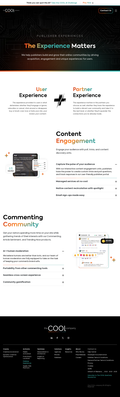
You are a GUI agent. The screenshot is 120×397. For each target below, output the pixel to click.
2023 (110, 371)
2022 (106, 371)
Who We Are (80, 352)
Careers (78, 357)
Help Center (92, 352)
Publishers (57, 357)
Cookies (90, 366)
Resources (8, 34)
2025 (115, 371)
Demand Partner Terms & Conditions (101, 360)
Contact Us (92, 349)
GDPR (90, 369)
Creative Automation (11, 352)
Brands (57, 355)
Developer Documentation (97, 355)
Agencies (57, 352)
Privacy (90, 363)
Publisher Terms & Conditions (98, 357)
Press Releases (80, 355)
